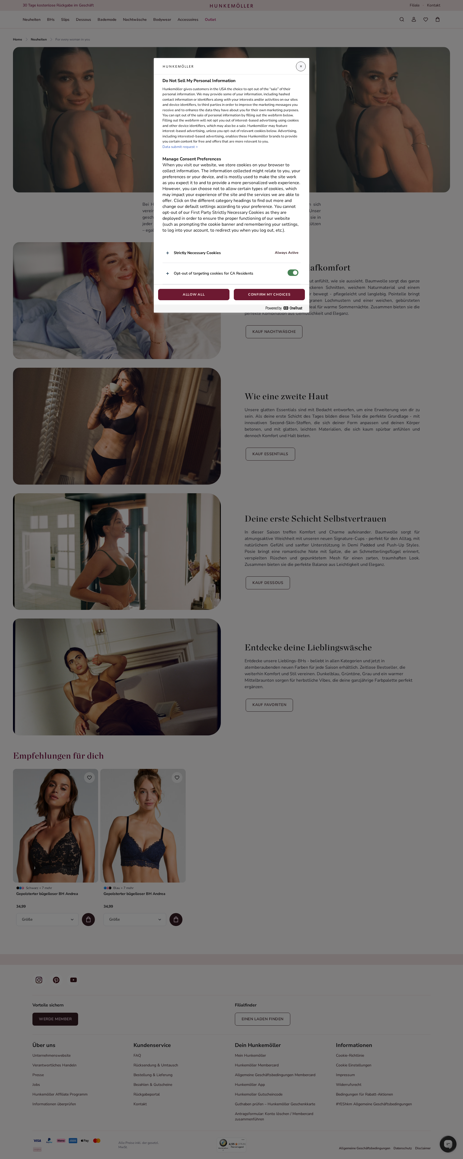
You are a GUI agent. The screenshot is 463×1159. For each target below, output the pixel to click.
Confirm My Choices (269, 294)
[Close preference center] (301, 66)
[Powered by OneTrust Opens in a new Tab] (286, 308)
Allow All (194, 294)
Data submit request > (180, 146)
